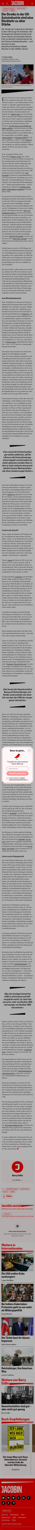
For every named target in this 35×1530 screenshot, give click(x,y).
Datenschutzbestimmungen (17, 780)
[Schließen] (29, 750)
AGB (22, 778)
